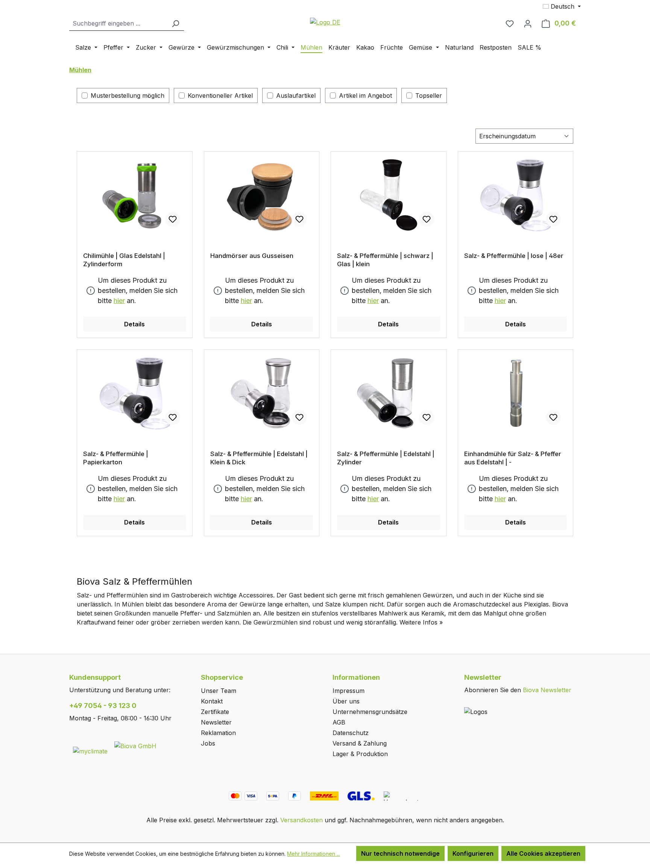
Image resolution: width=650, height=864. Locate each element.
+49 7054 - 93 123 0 (103, 705)
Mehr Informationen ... (313, 853)
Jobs (208, 743)
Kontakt (212, 701)
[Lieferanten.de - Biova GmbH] (135, 745)
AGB (339, 722)
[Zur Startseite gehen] (325, 22)
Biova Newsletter (547, 690)
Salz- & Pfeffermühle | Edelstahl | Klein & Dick (259, 458)
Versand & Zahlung (360, 743)
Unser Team (218, 690)
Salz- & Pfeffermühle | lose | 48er (513, 255)
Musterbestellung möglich (127, 95)
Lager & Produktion (360, 754)
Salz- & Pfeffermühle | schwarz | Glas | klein (385, 260)
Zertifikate (215, 711)
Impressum (348, 690)
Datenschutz (351, 733)
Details (134, 324)
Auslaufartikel (296, 95)
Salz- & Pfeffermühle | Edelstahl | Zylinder (385, 458)
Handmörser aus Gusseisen (251, 255)
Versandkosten (301, 820)
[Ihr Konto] (528, 23)
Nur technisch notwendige (400, 853)
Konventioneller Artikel (220, 95)
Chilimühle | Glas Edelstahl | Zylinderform (124, 260)
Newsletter (216, 722)
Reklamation (218, 733)
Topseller (428, 95)
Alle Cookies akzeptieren (543, 853)
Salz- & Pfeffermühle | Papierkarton (115, 458)
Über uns (346, 701)
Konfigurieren (473, 853)
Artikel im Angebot (365, 95)
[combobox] (118, 23)
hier (119, 301)
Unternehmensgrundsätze (370, 711)
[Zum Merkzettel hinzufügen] (172, 219)
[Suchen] (175, 23)
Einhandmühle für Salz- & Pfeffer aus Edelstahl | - (512, 458)
